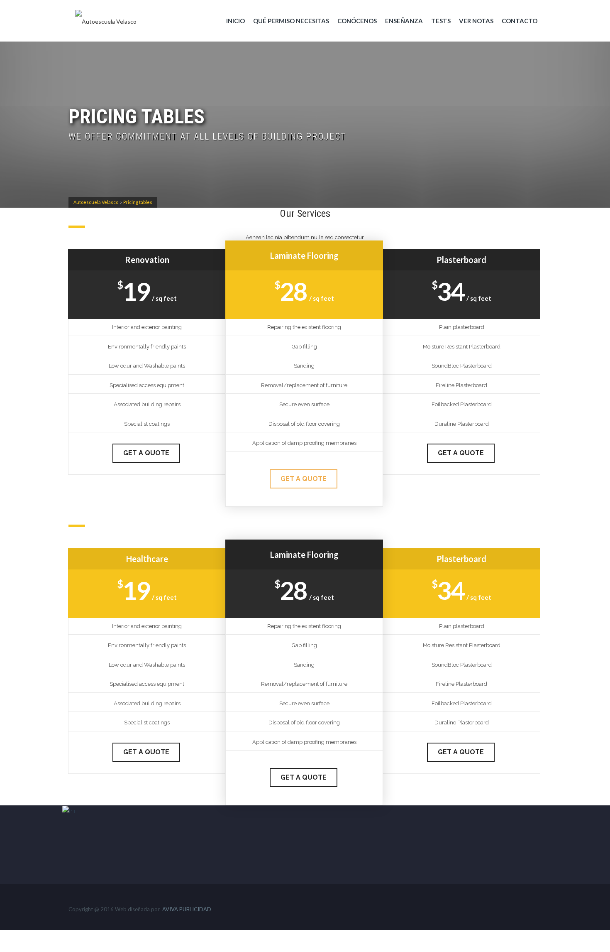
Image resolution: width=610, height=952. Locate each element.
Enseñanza (404, 21)
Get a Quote (146, 453)
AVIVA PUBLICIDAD (186, 909)
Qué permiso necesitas (291, 21)
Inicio (235, 21)
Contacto (519, 21)
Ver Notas (476, 21)
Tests (441, 21)
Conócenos (357, 21)
